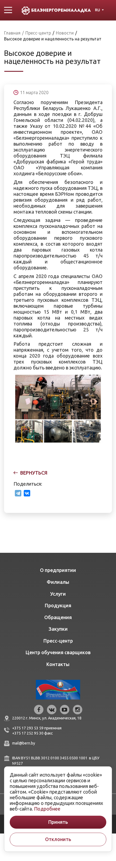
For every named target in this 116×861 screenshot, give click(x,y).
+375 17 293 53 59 (27, 728)
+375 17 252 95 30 (27, 733)
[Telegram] (18, 493)
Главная (12, 32)
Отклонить (58, 839)
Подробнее (47, 808)
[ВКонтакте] (27, 493)
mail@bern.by (23, 743)
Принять (58, 822)
